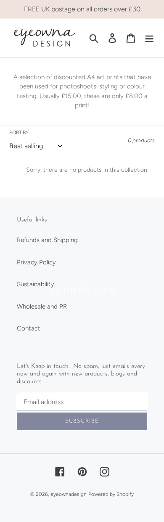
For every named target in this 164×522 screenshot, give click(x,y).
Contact (28, 328)
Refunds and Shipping (47, 240)
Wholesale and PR (42, 306)
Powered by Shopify (111, 494)
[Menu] (149, 38)
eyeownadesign (68, 494)
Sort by (19, 133)
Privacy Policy (36, 262)
